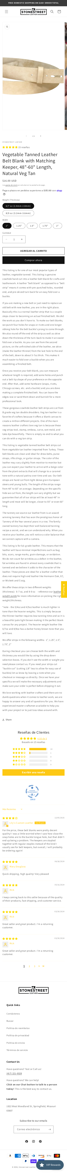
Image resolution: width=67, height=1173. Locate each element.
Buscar (10, 1020)
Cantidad (6, 233)
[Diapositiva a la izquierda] (26, 136)
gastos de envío (12, 185)
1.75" (45, 225)
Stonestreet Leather (27, 1167)
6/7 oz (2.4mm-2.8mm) (18, 205)
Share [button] (9, 719)
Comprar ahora (33, 260)
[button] (6, 11)
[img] (10, 818)
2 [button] (29, 966)
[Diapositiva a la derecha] (40, 136)
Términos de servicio (17, 1050)
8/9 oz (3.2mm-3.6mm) (18, 213)
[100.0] (32, 791)
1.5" (32, 225)
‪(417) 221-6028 (14, 1073)
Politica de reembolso (18, 1028)
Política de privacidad (18, 1035)
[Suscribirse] (49, 1129)
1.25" (19, 225)
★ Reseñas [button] (64, 589)
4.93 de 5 (42, 738)
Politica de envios (16, 1042)
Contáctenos (13, 1013)
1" (7, 225)
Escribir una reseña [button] (33, 772)
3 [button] (34, 966)
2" (57, 225)
